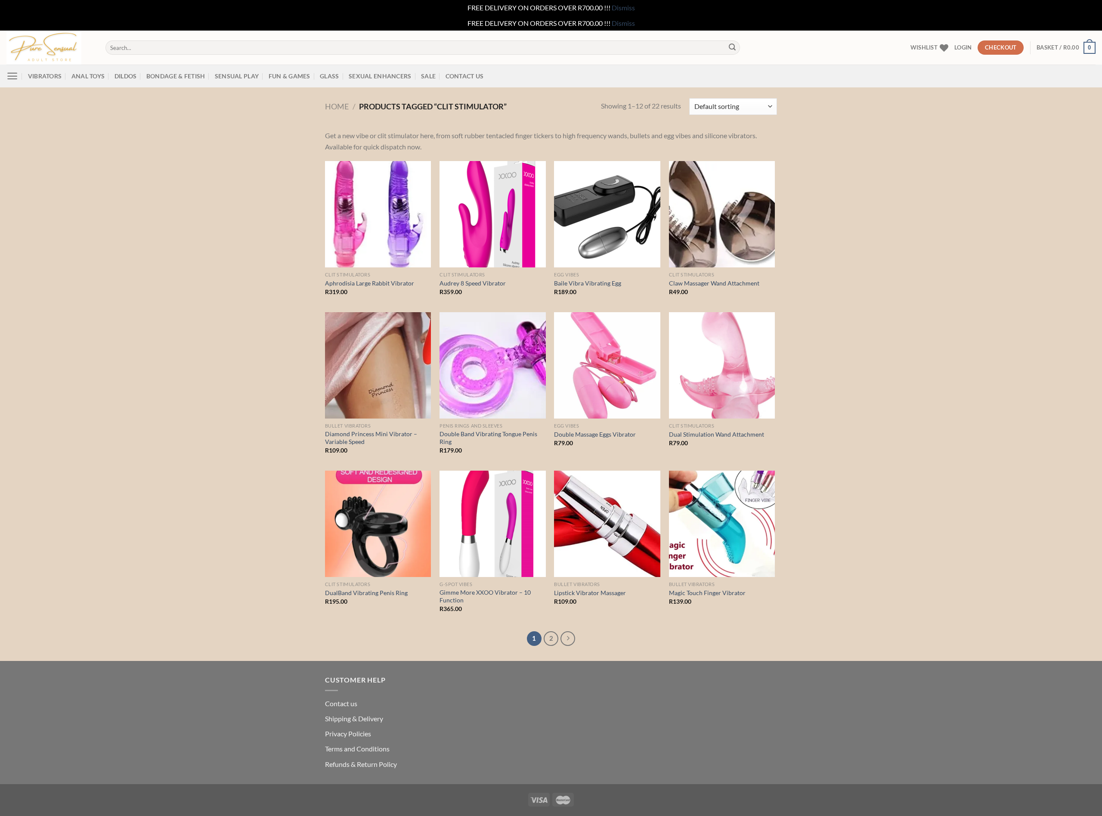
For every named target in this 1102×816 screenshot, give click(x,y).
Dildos (126, 76)
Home (337, 106)
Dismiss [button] (623, 7)
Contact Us (465, 76)
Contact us (341, 703)
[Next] (567, 638)
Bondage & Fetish (175, 76)
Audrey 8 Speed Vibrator (473, 283)
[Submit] (732, 47)
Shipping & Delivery (354, 718)
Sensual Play (237, 76)
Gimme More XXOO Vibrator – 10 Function (485, 596)
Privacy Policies (348, 733)
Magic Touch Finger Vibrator (707, 592)
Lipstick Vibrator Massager (590, 592)
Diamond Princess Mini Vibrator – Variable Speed (371, 438)
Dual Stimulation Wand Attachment (716, 434)
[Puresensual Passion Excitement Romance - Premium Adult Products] (49, 48)
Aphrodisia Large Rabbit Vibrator (369, 283)
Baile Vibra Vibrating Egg (587, 283)
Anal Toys (88, 76)
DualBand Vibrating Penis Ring (366, 592)
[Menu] (12, 76)
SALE (428, 76)
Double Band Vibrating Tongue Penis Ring (488, 438)
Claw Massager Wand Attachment (714, 283)
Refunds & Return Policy (361, 764)
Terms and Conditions (357, 749)
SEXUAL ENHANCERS (380, 76)
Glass (329, 76)
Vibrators (45, 76)
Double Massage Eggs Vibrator (595, 434)
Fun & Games (289, 76)
